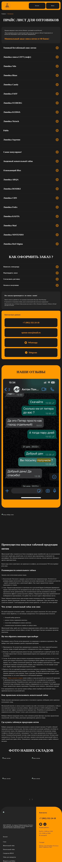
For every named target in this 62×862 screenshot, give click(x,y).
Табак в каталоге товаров (15, 678)
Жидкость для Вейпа (9, 861)
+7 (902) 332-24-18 (31, 322)
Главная (4, 13)
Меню (52, 5)
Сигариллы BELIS (8, 853)
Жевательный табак (9, 845)
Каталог (37, 5)
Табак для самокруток (9, 857)
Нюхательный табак (9, 849)
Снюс (4, 841)
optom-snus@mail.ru (31, 332)
